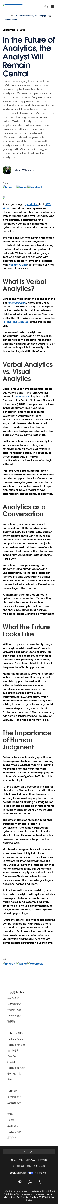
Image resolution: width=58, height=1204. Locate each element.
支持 (10, 1114)
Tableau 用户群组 (16, 1044)
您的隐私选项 (40, 1173)
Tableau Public (15, 1039)
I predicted (31, 204)
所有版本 (11, 1137)
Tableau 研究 (14, 1015)
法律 (13, 1166)
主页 (7, 15)
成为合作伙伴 (14, 1102)
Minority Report (17, 302)
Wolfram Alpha (17, 264)
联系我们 (11, 1021)
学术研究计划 (14, 1073)
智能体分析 (13, 998)
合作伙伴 (12, 1091)
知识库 (10, 1120)
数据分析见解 (14, 1009)
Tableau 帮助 (14, 1131)
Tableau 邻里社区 (16, 1067)
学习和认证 (13, 1126)
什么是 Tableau (16, 992)
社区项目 (11, 1062)
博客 (12, 15)
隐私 (29, 1166)
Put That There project (16, 322)
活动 (9, 1079)
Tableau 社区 (15, 1033)
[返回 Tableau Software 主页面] (14, 3)
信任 (13, 1159)
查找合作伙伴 (14, 1096)
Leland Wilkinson (24, 170)
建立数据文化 (14, 1004)
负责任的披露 (39, 1166)
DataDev (11, 1056)
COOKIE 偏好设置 (18, 1173)
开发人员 (30, 1159)
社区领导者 (13, 1050)
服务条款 (21, 1166)
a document (22, 396)
